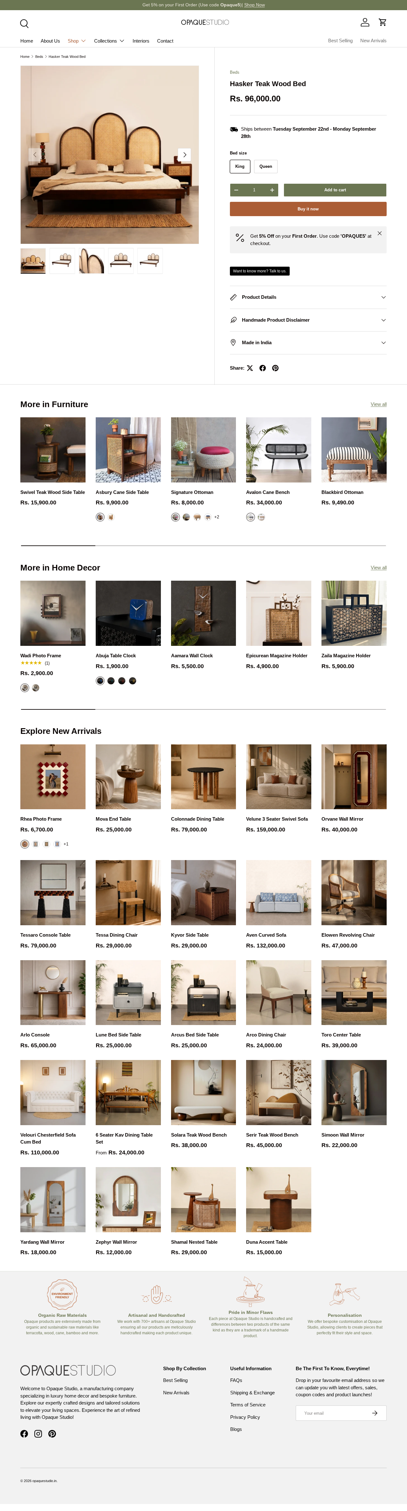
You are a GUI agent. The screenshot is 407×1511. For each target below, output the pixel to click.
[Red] (122, 681)
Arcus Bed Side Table (195, 1034)
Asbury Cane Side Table (122, 492)
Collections (105, 41)
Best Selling (340, 40)
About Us (50, 41)
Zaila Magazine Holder (346, 655)
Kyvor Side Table (190, 935)
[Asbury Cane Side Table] (128, 449)
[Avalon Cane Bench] (278, 449)
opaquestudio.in (44, 1481)
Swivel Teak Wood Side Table (52, 492)
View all (379, 404)
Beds (39, 56)
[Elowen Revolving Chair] (354, 892)
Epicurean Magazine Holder (276, 655)
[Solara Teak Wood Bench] (203, 1092)
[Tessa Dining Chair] (128, 892)
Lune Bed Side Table (118, 1034)
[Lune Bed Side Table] (128, 992)
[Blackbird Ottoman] (354, 449)
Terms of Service (248, 1404)
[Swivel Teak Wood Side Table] (53, 449)
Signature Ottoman (192, 492)
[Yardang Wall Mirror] (53, 1199)
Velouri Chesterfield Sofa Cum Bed (48, 1138)
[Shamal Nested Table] (203, 1199)
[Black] (35, 688)
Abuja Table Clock (116, 655)
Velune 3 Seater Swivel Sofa (277, 819)
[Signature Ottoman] (203, 449)
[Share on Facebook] (262, 368)
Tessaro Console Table (45, 935)
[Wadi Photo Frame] (53, 613)
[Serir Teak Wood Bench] (278, 1092)
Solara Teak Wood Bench (199, 1135)
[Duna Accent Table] (278, 1199)
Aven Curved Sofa (266, 935)
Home (26, 41)
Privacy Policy (245, 1417)
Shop (73, 41)
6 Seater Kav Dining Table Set (124, 1138)
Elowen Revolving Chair (348, 935)
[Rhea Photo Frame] (53, 777)
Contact (165, 41)
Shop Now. (230, 5)
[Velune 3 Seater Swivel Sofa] (278, 777)
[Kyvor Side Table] (203, 892)
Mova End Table (113, 819)
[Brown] (186, 517)
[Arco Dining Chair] (278, 992)
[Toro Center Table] (354, 992)
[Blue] (208, 517)
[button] (383, 22)
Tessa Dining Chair (117, 935)
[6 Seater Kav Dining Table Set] (128, 1092)
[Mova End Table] (128, 777)
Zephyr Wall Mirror (116, 1242)
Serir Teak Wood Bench (272, 1135)
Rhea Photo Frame (41, 819)
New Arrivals (373, 40)
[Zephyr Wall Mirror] (128, 1199)
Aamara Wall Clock (192, 655)
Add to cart (335, 190)
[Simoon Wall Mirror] (354, 1092)
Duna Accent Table (266, 1242)
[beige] (197, 517)
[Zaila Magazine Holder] (354, 613)
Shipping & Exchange (252, 1392)
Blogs (236, 1429)
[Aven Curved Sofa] (278, 892)
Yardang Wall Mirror (42, 1242)
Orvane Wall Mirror (342, 819)
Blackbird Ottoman (342, 492)
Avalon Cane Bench (268, 492)
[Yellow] (132, 681)
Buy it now (308, 209)
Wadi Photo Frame (40, 655)
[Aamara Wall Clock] (203, 613)
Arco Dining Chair (266, 1034)
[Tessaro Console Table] (53, 892)
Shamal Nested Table (194, 1242)
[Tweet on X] (250, 368)
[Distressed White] (111, 517)
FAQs (236, 1380)
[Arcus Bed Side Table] (203, 992)
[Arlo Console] (53, 992)
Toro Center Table (341, 1034)
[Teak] (261, 517)
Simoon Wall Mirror (342, 1135)
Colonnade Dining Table (197, 819)
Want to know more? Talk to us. (259, 271)
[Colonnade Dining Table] (203, 777)
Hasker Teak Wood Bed (67, 56)
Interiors (141, 41)
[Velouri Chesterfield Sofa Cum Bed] (53, 1092)
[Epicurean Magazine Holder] (278, 613)
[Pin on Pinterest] (275, 368)
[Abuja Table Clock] (128, 613)
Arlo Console (35, 1034)
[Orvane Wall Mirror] (354, 777)
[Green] (111, 681)
